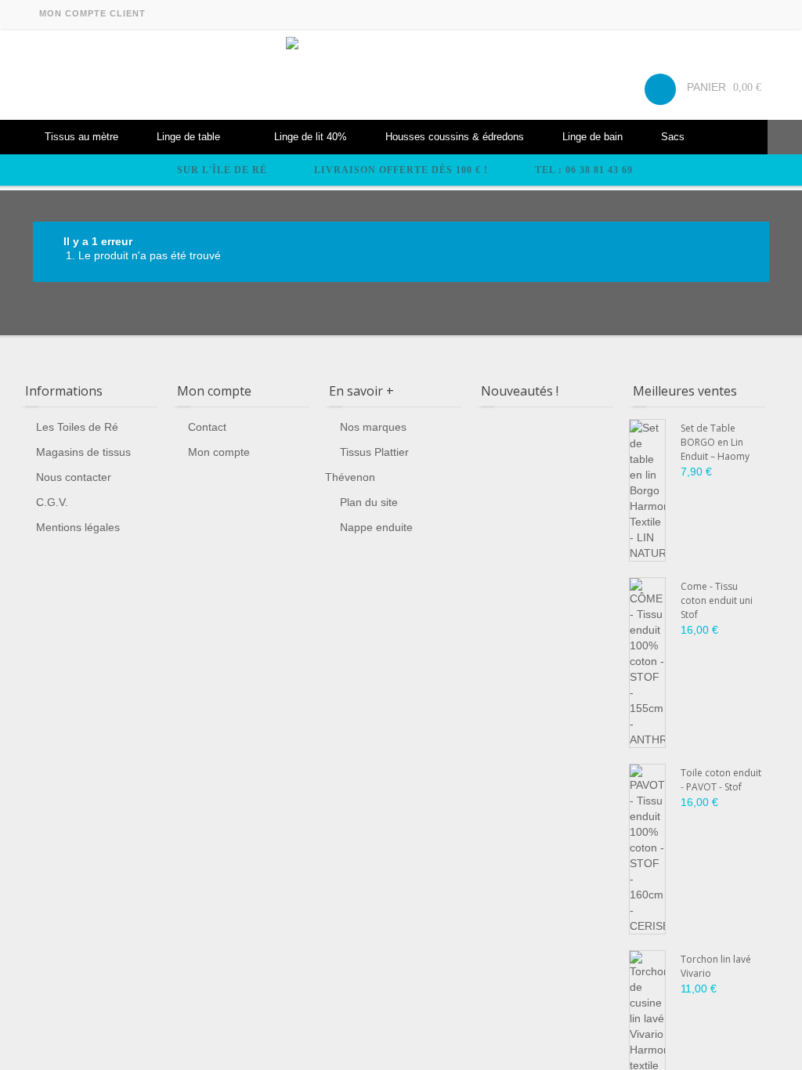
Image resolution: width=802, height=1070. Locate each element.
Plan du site (369, 502)
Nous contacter (73, 477)
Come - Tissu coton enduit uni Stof (717, 600)
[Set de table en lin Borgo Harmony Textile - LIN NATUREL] (647, 490)
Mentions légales (78, 527)
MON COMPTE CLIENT (92, 13)
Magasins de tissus (83, 452)
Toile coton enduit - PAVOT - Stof (721, 779)
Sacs (673, 137)
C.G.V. (52, 502)
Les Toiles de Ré (77, 427)
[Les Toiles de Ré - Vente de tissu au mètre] (400, 74)
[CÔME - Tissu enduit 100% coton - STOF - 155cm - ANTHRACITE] (647, 662)
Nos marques (373, 427)
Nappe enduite (376, 527)
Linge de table (188, 137)
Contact (207, 427)
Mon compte (219, 452)
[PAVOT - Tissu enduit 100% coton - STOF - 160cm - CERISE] (647, 849)
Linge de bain (592, 137)
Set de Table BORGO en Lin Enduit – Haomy (715, 442)
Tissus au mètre (81, 137)
